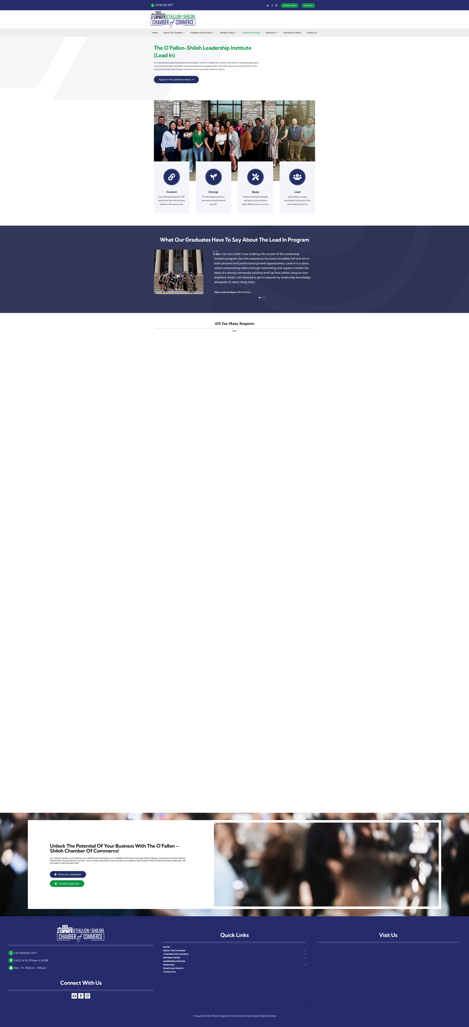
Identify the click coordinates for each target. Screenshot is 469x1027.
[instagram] (276, 5)
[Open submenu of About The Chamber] (305, 946)
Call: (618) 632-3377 (25, 949)
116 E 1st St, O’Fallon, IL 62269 (31, 956)
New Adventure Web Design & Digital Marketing (253, 1012)
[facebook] (272, 5)
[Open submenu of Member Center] (305, 953)
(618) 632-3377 (164, 5)
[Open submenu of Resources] (305, 960)
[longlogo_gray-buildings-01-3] (173, 11)
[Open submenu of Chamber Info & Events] (305, 950)
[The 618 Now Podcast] (268, 5)
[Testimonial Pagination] (260, 284)
